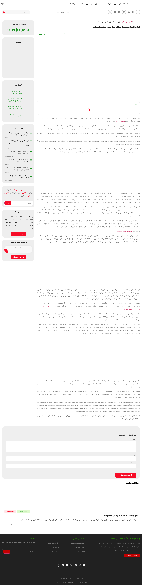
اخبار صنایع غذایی (127, 22)
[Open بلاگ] (79, 4)
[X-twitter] (71, 565)
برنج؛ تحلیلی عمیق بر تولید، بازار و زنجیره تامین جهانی (19, 152)
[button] (39, 104)
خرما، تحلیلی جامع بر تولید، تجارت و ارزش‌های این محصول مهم (18, 134)
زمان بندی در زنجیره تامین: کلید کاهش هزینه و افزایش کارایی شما (17, 168)
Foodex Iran (136, 22)
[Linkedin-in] (128, 12)
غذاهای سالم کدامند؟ (124, 231)
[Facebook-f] (138, 12)
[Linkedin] (84, 565)
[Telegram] (119, 12)
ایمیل (133, 462)
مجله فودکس (120, 121)
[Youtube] (114, 12)
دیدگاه (133, 440)
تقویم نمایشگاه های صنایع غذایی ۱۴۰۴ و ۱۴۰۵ (120, 515)
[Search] (4, 12)
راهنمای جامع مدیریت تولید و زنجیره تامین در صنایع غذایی (18, 160)
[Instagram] (133, 12)
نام (134, 455)
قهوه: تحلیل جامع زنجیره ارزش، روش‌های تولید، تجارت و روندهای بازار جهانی (17, 143)
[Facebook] (75, 565)
